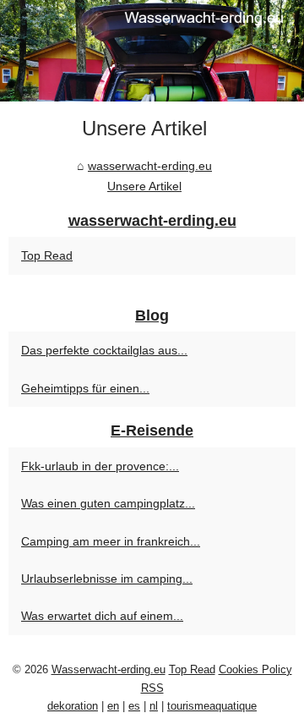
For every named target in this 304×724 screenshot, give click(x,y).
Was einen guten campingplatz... (108, 503)
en (113, 705)
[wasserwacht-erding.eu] (152, 50)
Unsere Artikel (144, 186)
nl (153, 705)
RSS (152, 688)
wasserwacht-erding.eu (150, 166)
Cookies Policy (255, 669)
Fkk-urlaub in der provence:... (100, 466)
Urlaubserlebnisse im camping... (107, 578)
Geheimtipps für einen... (85, 388)
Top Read (47, 255)
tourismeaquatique (212, 705)
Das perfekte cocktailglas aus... (104, 350)
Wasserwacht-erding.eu (109, 669)
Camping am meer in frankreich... (110, 541)
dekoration (72, 705)
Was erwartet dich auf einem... (102, 616)
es (134, 705)
